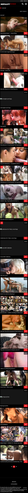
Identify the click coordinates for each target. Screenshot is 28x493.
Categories (14, 484)
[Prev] (11, 467)
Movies (14, 481)
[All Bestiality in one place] (8, 4)
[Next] (16, 467)
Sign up (25, 1)
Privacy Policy (5, 488)
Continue (25, 487)
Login (21, 1)
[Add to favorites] (22, 18)
